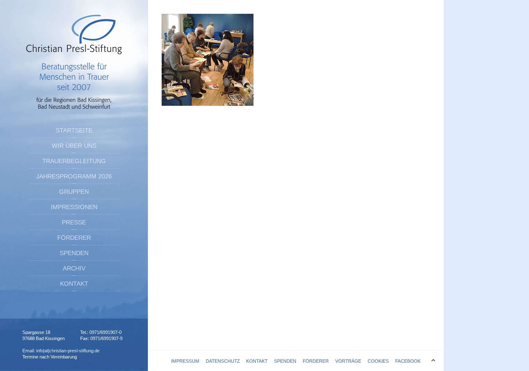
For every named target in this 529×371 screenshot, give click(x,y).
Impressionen (74, 207)
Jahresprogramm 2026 (74, 176)
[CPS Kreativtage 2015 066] (207, 59)
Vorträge (348, 361)
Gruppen (74, 191)
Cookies (378, 361)
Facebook (408, 361)
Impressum (185, 361)
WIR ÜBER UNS (74, 145)
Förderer (74, 237)
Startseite (74, 130)
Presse (74, 222)
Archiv (74, 268)
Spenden (74, 253)
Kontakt (74, 283)
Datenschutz (223, 361)
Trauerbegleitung (74, 161)
